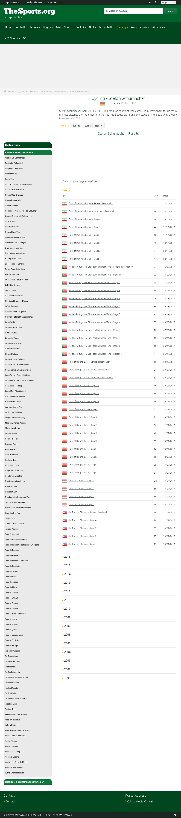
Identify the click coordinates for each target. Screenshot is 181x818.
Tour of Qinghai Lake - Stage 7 (83, 425)
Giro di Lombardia (12, 349)
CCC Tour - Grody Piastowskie (18, 184)
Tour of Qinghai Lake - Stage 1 (83, 472)
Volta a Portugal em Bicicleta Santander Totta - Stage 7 (94, 298)
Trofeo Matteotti (12, 683)
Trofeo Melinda (11, 688)
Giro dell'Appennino (13, 327)
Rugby (47, 27)
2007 (67, 626)
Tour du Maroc (11, 587)
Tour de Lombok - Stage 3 (81, 488)
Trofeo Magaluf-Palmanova (16, 677)
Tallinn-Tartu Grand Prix (15, 524)
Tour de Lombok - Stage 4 (81, 480)
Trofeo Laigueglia (12, 672)
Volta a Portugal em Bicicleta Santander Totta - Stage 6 (94, 306)
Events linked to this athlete (19, 152)
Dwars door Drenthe (14, 248)
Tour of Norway (11, 619)
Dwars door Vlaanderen (15, 253)
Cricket (79, 27)
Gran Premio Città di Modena (17, 375)
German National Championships (19, 317)
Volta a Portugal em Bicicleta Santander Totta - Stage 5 (94, 314)
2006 (67, 635)
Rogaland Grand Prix (14, 471)
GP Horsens (10, 290)
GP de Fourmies (12, 306)
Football (20, 27)
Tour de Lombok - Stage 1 (81, 504)
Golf (91, 27)
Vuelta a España (12, 757)
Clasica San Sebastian (14, 190)
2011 (67, 600)
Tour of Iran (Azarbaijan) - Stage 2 (85, 250)
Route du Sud (11, 486)
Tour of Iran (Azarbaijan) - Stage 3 (85, 242)
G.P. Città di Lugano (13, 285)
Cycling (121, 27)
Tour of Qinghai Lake (14, 635)
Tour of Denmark (12, 603)
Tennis (34, 27)
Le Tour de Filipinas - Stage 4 (83, 520)
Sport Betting (13, 2)
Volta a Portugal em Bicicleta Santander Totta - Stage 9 (94, 282)
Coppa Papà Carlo (13, 200)
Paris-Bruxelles (11, 455)
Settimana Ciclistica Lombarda (18, 508)
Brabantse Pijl (11, 174)
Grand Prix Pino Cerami (15, 391)
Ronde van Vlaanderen (15, 481)
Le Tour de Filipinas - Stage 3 (83, 528)
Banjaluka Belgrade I (14, 163)
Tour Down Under (12, 534)
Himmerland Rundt (13, 402)
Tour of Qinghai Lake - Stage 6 (83, 433)
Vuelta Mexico (11, 741)
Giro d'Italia (10, 322)
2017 (67, 190)
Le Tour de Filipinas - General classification (89, 512)
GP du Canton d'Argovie (15, 311)
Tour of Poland (11, 624)
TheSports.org (17, 11)
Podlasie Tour (11, 460)
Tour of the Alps (11, 645)
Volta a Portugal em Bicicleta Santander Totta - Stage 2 (94, 337)
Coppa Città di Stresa (14, 195)
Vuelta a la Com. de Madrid (16, 762)
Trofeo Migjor (10, 693)
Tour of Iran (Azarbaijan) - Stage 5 (85, 227)
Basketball (105, 27)
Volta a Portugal (11, 725)
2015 (67, 565)
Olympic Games (12, 444)
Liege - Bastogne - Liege (15, 418)
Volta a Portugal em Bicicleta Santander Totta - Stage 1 (94, 345)
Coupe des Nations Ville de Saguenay (21, 211)
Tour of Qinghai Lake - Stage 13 (84, 385)
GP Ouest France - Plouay (16, 301)
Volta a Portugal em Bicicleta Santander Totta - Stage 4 (94, 322)
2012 (67, 591)
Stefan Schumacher (79, 91)
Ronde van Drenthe (13, 476)
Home (8, 27)
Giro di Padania (11, 354)
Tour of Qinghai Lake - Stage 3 (83, 456)
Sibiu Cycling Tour (13, 513)
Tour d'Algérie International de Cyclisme (22, 545)
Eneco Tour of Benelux (15, 264)
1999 (67, 678)
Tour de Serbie (11, 571)
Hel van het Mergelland (15, 396)
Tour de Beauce (12, 550)
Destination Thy (12, 227)
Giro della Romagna (13, 338)
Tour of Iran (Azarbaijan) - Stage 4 (85, 234)
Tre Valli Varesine (12, 651)
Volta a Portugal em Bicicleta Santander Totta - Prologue (95, 353)
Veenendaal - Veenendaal (16, 714)
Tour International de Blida (16, 539)
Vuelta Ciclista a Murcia (15, 736)
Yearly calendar (33, 2)
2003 (67, 660)
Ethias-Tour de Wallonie (15, 269)
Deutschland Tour (12, 232)
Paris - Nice (10, 449)
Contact (10, 801)
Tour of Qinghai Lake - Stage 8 (83, 417)
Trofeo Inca (10, 667)
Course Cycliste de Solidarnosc (18, 216)
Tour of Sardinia (12, 640)
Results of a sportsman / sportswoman (47, 91)
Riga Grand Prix (12, 465)
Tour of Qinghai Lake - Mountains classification (91, 377)
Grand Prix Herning (13, 386)
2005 (67, 643)
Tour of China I (11, 592)
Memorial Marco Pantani (15, 423)
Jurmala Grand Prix (13, 407)
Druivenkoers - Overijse (15, 243)
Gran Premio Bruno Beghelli (17, 364)
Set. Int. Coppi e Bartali (15, 502)
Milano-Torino (11, 433)
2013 (67, 583)
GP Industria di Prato (14, 296)
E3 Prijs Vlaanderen (13, 258)
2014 (67, 574)
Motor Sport (63, 27)
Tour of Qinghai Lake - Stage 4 (83, 448)
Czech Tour (10, 221)
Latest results (54, 2)
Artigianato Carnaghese (15, 158)
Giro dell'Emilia (11, 333)
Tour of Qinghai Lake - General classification (89, 361)
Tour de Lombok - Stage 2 (81, 496)
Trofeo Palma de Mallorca (16, 698)
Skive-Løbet (10, 518)
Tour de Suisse (11, 577)
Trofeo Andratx (11, 656)
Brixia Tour (9, 179)
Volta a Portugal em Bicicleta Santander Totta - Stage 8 (94, 290)
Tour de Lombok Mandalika (16, 561)
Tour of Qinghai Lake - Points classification (89, 369)
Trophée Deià (11, 704)
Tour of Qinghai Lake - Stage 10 (84, 401)
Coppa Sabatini (11, 205)
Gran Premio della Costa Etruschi (19, 380)
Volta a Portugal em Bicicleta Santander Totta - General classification (101, 266)
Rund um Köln (11, 492)
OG (25, 38)
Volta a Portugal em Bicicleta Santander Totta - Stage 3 (94, 330)
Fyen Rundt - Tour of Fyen (16, 280)
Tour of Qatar (11, 630)
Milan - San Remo (12, 428)
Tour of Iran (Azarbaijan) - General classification (91, 203)
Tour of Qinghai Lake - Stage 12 (84, 393)
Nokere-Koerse (11, 439)
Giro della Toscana (13, 343)
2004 (67, 652)
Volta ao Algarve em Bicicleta (17, 730)
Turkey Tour (10, 709)
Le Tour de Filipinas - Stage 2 (83, 536)
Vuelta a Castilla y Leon (15, 751)
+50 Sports (11, 38)
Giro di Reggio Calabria (15, 359)
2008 (67, 617)
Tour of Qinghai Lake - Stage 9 (83, 409)
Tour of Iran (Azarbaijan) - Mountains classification (92, 211)
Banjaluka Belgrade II (14, 168)
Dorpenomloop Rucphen (15, 237)
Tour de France (11, 555)
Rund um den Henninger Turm (18, 497)
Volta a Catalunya (12, 720)
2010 (67, 609)
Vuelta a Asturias (12, 746)
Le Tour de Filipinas (13, 412)
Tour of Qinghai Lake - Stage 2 (83, 464)
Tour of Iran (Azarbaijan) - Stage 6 (85, 219)
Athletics (157, 27)
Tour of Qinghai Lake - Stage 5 (83, 440)
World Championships (14, 773)
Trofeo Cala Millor (12, 661)
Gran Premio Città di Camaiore (18, 370)
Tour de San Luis (12, 566)
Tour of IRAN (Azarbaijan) (16, 614)
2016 (67, 557)
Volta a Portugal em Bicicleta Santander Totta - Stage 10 (95, 274)
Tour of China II (11, 598)
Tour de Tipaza (11, 582)
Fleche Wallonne (12, 274)
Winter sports (139, 27)
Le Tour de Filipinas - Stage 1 (83, 544)
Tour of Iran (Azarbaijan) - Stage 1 (85, 258)
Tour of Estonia (11, 608)
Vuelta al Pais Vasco (13, 767)
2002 (67, 669)
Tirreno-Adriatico (12, 529)
